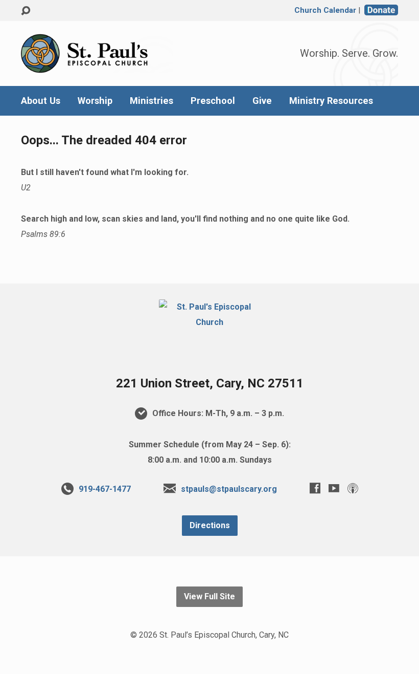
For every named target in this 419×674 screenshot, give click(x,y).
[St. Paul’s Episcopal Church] (209, 322)
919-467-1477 (105, 489)
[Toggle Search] (25, 11)
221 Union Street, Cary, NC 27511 (210, 383)
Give (262, 100)
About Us (40, 100)
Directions (210, 525)
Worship (95, 100)
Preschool (213, 100)
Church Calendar (325, 10)
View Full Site (209, 596)
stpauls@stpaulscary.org (229, 489)
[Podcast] (352, 488)
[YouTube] (334, 488)
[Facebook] (315, 488)
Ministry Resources (331, 100)
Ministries (151, 100)
